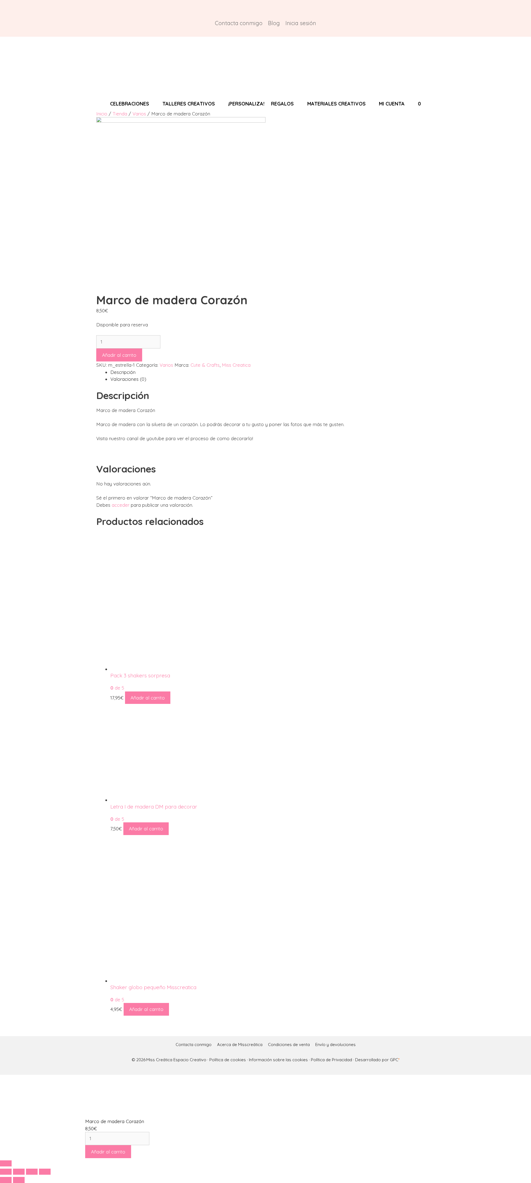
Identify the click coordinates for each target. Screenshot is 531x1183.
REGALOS (282, 104)
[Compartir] (19, 1172)
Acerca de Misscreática (239, 1044)
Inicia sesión (300, 23)
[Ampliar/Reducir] (45, 1172)
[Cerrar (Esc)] (6, 1172)
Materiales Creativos (336, 104)
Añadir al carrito (119, 355)
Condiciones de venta (289, 1044)
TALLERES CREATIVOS (188, 104)
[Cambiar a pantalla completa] (32, 1172)
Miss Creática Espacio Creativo (176, 1059)
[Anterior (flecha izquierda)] (6, 1180)
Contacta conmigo (238, 23)
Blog (274, 23)
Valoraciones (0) (128, 379)
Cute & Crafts (205, 365)
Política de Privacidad (331, 1059)
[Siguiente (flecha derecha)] (19, 1180)
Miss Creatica (236, 365)
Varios (139, 114)
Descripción (123, 372)
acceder (120, 505)
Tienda (120, 114)
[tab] (272, 372)
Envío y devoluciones (335, 1044)
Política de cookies (227, 1059)
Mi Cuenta (392, 104)
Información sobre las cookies (278, 1059)
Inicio (101, 114)
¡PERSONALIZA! (246, 104)
